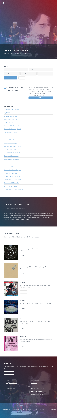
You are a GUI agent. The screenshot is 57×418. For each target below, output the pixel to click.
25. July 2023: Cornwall (9, 113)
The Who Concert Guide (12, 3)
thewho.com (34, 383)
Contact (51, 3)
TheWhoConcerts (10, 389)
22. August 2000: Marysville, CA (12, 159)
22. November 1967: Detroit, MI (12, 176)
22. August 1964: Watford (10, 140)
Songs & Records (40, 3)
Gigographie (27, 3)
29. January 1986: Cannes (10, 116)
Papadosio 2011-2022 (37, 394)
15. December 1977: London (11, 167)
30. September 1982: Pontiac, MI (12, 179)
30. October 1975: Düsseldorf (11, 183)
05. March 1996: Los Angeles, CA (12, 129)
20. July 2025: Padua (9, 122)
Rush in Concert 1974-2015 (38, 389)
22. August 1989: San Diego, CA (12, 153)
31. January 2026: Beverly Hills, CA (12, 126)
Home (17, 3)
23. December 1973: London (11, 109)
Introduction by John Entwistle (15, 208)
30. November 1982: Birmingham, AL (13, 173)
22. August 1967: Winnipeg (10, 143)
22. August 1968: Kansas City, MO (12, 146)
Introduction (45, 409)
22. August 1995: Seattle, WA (11, 156)
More (23, 255)
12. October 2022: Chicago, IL (11, 119)
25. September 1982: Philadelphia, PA (13, 189)
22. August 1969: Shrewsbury (11, 149)
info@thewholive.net (11, 383)
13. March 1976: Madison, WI (11, 186)
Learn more (41, 97)
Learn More (8, 373)
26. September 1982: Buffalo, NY (12, 170)
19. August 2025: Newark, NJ (11, 132)
